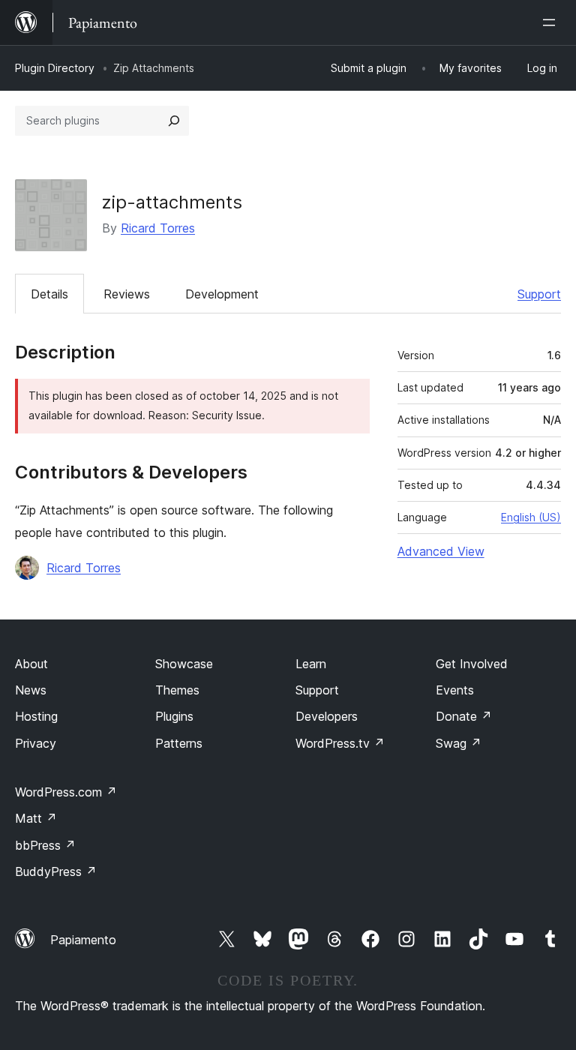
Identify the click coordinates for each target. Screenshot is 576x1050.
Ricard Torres (158, 228)
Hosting (36, 716)
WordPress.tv (340, 743)
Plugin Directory (54, 68)
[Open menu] (552, 22)
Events (455, 690)
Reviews (127, 294)
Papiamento (83, 939)
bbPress (45, 845)
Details (49, 294)
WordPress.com (66, 792)
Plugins (174, 716)
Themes (177, 690)
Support (539, 294)
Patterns (178, 743)
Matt (36, 818)
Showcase (184, 663)
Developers (327, 716)
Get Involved (472, 663)
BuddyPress (56, 871)
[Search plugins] (174, 121)
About (31, 663)
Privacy (35, 743)
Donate (464, 716)
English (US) (531, 517)
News (30, 690)
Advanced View (441, 551)
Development (222, 294)
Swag (459, 743)
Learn (311, 663)
